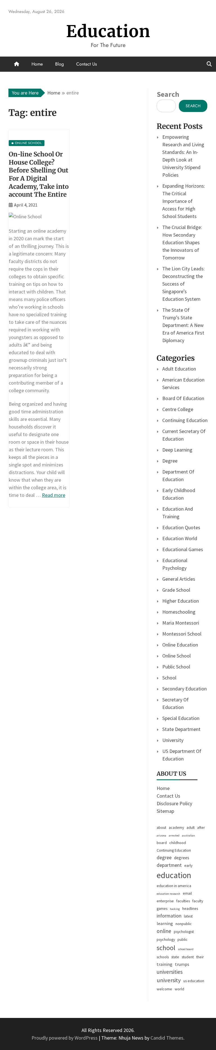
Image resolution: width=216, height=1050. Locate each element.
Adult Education (179, 368)
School (169, 677)
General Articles (178, 579)
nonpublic (184, 923)
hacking (175, 909)
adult (190, 827)
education (174, 875)
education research (168, 894)
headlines (190, 908)
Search (168, 94)
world (179, 988)
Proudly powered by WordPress (65, 1038)
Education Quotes (181, 527)
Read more (53, 495)
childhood (177, 842)
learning (165, 923)
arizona (161, 835)
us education (193, 980)
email (187, 893)
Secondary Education (184, 688)
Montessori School (181, 634)
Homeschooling (178, 612)
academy (176, 827)
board (162, 842)
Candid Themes (166, 1038)
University (172, 740)
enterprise (165, 900)
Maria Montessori (180, 623)
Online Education (180, 644)
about (161, 827)
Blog (59, 64)
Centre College (177, 409)
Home (37, 64)
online (164, 931)
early (188, 865)
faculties (183, 900)
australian (188, 835)
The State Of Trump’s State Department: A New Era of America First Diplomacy (183, 325)
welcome (164, 988)
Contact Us (86, 64)
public (182, 939)
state (175, 956)
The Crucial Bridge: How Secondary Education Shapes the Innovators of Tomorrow (182, 242)
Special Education (180, 718)
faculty (197, 900)
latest (188, 916)
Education (108, 31)
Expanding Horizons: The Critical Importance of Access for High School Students (183, 201)
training (164, 964)
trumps (182, 964)
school (166, 948)
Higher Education (180, 601)
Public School (176, 666)
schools (163, 956)
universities (170, 971)
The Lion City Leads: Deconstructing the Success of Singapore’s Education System (183, 283)
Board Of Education (183, 398)
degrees (181, 857)
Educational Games (182, 549)
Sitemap (165, 811)
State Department (181, 729)
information (169, 916)
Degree (169, 460)
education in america (174, 885)
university (169, 980)
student (188, 956)
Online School (176, 655)
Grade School (176, 590)
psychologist (184, 931)
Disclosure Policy (174, 803)
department (169, 865)
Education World (179, 538)
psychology (166, 939)
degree (164, 857)
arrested (174, 835)
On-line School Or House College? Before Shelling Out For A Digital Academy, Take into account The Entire (39, 174)
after (201, 827)
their (200, 956)
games (162, 908)
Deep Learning (177, 450)
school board (186, 949)
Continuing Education (185, 420)
